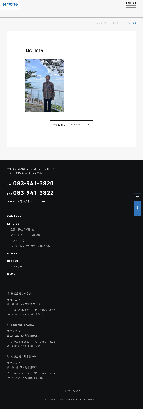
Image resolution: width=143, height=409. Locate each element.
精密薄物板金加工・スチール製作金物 (30, 246)
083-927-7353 (47, 373)
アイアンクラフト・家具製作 (25, 235)
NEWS (11, 274)
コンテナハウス (18, 240)
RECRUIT (13, 261)
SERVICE (13, 224)
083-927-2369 (21, 373)
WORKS (12, 253)
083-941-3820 (33, 183)
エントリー (16, 266)
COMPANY (14, 216)
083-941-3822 (33, 193)
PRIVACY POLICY (71, 391)
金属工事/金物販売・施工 (23, 229)
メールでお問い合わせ (20, 201)
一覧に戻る (67, 125)
